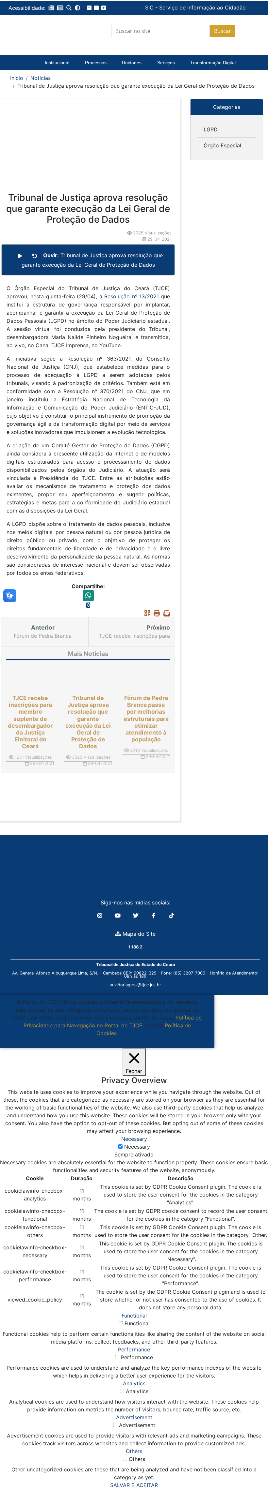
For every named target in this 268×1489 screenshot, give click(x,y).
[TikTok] (171, 915)
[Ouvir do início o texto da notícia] (35, 256)
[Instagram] (100, 915)
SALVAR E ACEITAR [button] (134, 1485)
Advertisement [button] (134, 1417)
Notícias (40, 78)
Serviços (166, 62)
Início (16, 78)
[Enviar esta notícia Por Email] (165, 613)
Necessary (137, 1146)
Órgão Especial (222, 145)
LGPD (211, 129)
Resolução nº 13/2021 (130, 296)
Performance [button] (134, 1349)
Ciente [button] (105, 1041)
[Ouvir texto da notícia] (20, 256)
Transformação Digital (213, 62)
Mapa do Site (138, 934)
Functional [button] (134, 1315)
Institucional (57, 62)
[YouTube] (118, 915)
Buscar (222, 31)
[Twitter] (136, 915)
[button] (51, 8)
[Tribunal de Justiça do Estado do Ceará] (36, 30)
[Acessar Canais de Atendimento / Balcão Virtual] (250, 1465)
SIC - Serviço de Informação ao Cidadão (146, 7)
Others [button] (134, 1451)
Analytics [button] (134, 1383)
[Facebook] (154, 915)
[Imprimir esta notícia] (155, 613)
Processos (96, 62)
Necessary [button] (134, 1139)
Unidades (132, 62)
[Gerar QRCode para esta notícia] (145, 613)
